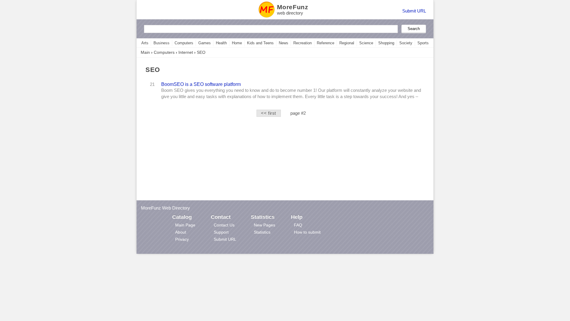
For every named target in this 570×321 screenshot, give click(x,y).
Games (204, 43)
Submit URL (414, 10)
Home (237, 43)
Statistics (262, 232)
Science (366, 43)
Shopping (386, 43)
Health (221, 43)
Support (221, 232)
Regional (346, 43)
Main (145, 52)
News (283, 43)
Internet (185, 52)
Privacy (182, 239)
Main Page (185, 225)
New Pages (264, 225)
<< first (268, 113)
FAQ (298, 225)
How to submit (307, 232)
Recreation (302, 43)
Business (161, 43)
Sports (423, 43)
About (180, 232)
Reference (325, 43)
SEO (201, 52)
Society (405, 43)
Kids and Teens (260, 43)
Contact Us (224, 225)
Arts (144, 43)
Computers (184, 43)
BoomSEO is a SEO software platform (201, 84)
